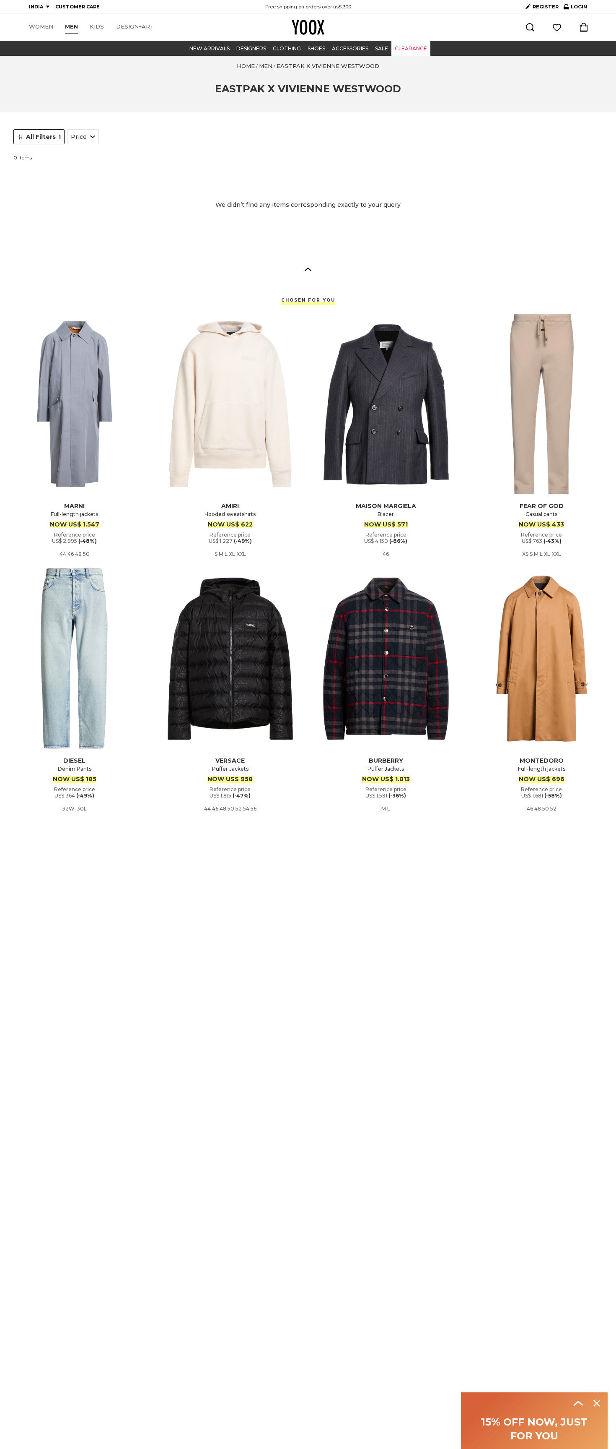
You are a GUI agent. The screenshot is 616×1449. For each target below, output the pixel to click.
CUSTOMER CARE (77, 7)
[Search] (530, 27)
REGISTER (546, 7)
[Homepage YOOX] (308, 27)
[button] (308, 269)
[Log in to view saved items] (557, 27)
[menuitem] (41, 27)
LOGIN (575, 8)
